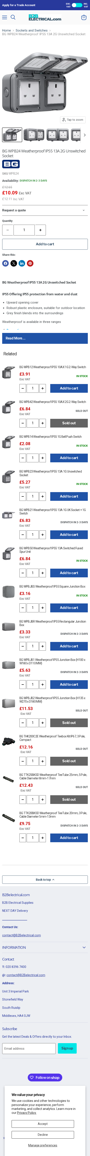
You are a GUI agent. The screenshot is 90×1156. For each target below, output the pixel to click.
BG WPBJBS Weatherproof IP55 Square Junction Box (52, 586)
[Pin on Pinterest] (30, 263)
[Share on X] (13, 263)
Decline (43, 1134)
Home (6, 30)
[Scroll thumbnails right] (83, 135)
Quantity (7, 220)
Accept (43, 1124)
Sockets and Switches (32, 30)
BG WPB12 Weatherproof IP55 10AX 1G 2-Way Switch (52, 367)
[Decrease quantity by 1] (22, 388)
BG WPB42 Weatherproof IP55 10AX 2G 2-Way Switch (52, 402)
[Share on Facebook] (5, 263)
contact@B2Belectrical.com (21, 935)
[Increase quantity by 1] (40, 230)
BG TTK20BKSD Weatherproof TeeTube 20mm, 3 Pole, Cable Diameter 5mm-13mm (53, 814)
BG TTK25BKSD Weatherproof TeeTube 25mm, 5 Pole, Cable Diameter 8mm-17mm (53, 776)
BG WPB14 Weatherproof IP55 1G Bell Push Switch (50, 436)
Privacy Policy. (26, 1112)
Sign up (67, 1048)
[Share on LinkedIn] (22, 263)
